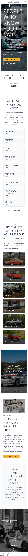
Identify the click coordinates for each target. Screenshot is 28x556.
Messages (14, 552)
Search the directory (11, 59)
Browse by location (11, 456)
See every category (14, 210)
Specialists (14, 538)
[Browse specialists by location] (14, 406)
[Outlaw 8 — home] (13, 2)
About (14, 540)
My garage (14, 550)
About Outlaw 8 (10, 63)
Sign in (14, 548)
